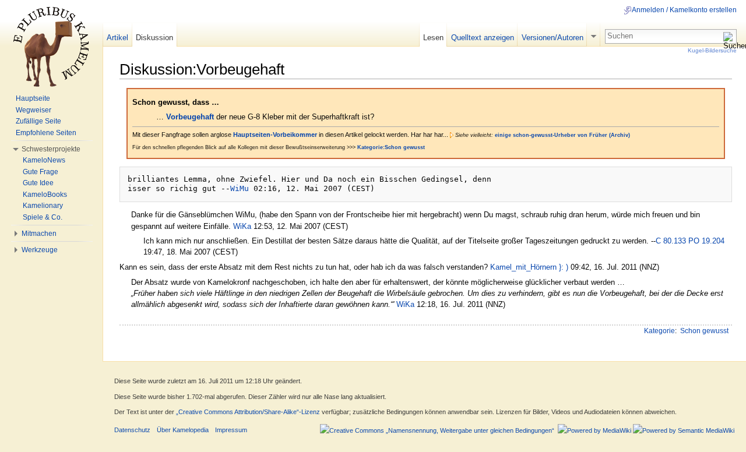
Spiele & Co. (42, 217)
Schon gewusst (704, 331)
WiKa (242, 226)
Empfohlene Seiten (46, 133)
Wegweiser (33, 110)
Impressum (231, 429)
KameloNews (44, 160)
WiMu (239, 188)
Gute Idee (38, 183)
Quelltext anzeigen (482, 37)
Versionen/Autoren (552, 37)
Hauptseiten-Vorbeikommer (275, 134)
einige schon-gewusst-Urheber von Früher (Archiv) (562, 135)
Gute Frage (40, 172)
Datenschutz (132, 429)
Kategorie (659, 331)
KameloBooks (45, 194)
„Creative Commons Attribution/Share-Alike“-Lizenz (248, 411)
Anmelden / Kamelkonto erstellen (684, 10)
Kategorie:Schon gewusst (391, 147)
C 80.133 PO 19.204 (690, 240)
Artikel (117, 37)
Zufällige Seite (38, 121)
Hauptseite (33, 98)
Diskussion (154, 37)
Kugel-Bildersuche (712, 50)
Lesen (433, 37)
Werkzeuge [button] (40, 250)
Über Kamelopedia (183, 429)
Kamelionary (43, 206)
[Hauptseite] (51, 46)
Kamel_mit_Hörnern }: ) (529, 267)
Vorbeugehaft (190, 116)
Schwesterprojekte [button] (51, 149)
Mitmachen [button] (39, 233)
